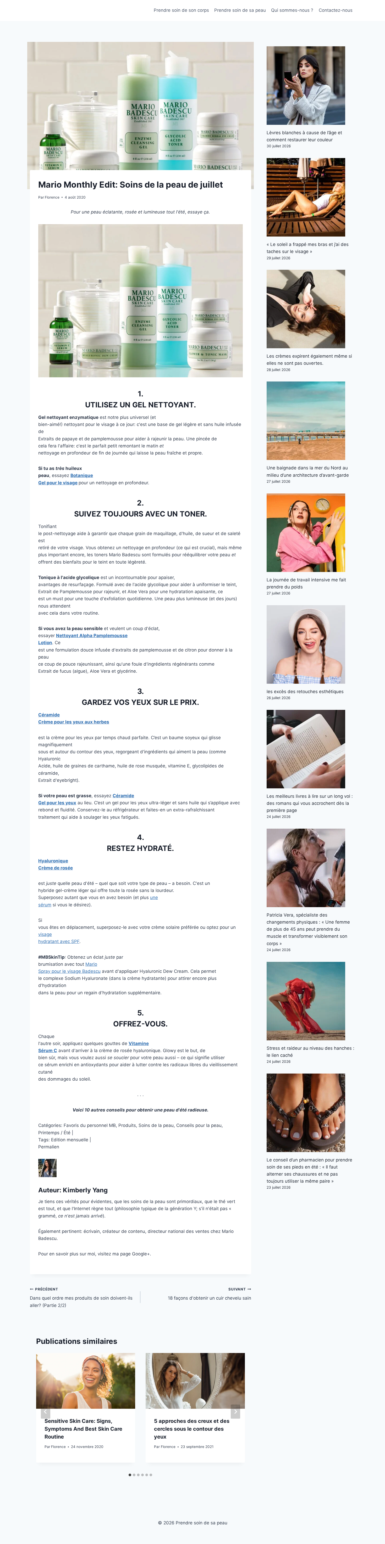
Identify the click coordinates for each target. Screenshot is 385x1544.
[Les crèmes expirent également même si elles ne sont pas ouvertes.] (311, 309)
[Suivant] (235, 1412)
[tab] (130, 1475)
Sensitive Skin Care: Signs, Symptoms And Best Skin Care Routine (83, 1429)
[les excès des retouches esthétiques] (311, 644)
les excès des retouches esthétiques (305, 691)
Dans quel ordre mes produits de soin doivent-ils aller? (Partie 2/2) (81, 1297)
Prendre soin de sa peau (240, 10)
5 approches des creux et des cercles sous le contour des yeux (191, 1429)
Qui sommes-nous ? (292, 10)
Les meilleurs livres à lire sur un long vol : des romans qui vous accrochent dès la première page (310, 803)
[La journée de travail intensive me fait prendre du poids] (311, 532)
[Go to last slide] (45, 1412)
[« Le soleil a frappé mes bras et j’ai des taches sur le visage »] (311, 197)
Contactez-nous (336, 10)
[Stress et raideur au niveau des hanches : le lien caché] (311, 1001)
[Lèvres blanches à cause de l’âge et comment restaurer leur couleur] (311, 85)
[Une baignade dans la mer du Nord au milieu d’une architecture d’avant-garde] (311, 420)
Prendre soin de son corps (181, 10)
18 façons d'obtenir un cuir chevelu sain (209, 1294)
